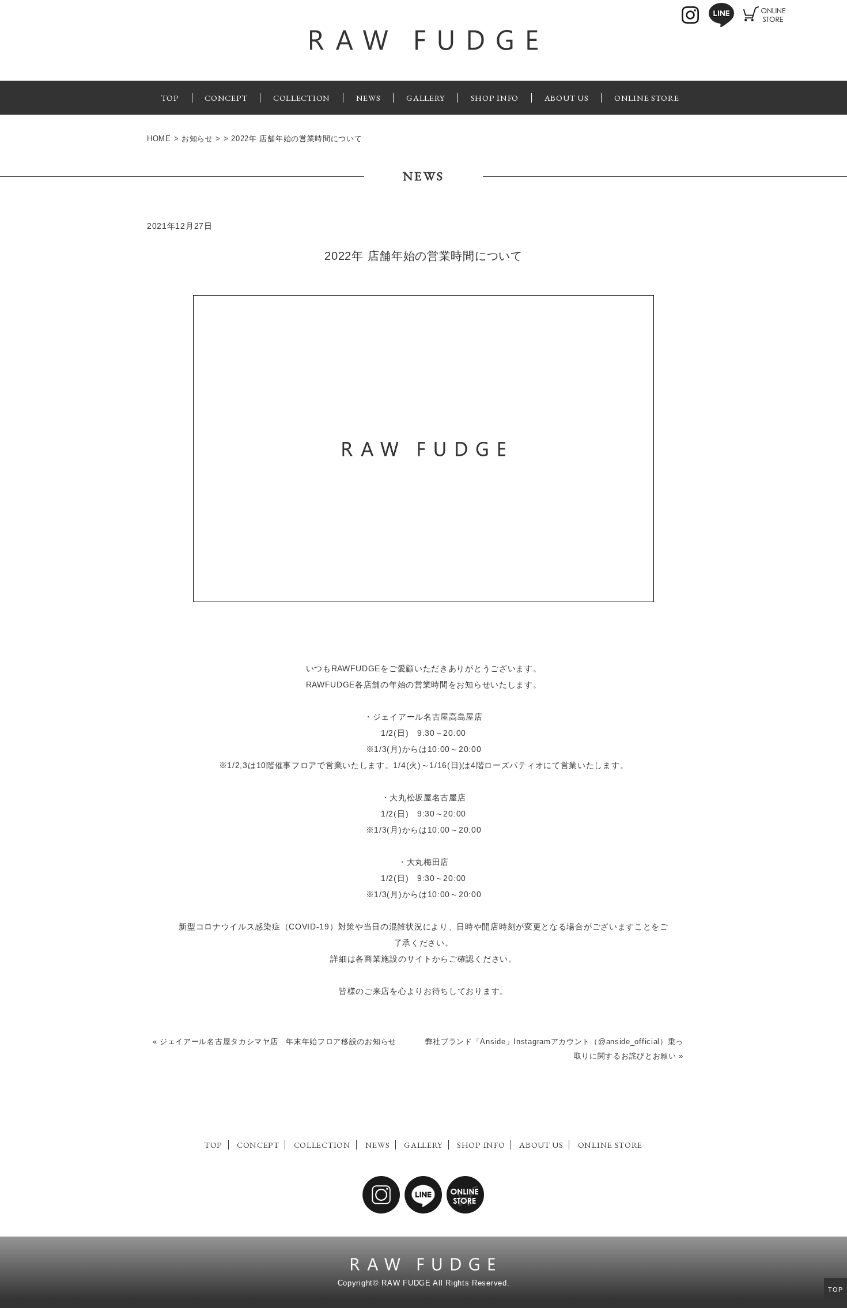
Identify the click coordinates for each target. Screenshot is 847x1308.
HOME (159, 139)
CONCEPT (226, 98)
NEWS (368, 98)
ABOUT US (566, 98)
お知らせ (197, 139)
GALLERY (425, 98)
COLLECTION (301, 98)
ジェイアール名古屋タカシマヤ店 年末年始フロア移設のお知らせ (278, 1042)
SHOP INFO (495, 98)
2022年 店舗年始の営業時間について (423, 255)
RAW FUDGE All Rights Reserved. (445, 1283)
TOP (170, 98)
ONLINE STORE (646, 98)
